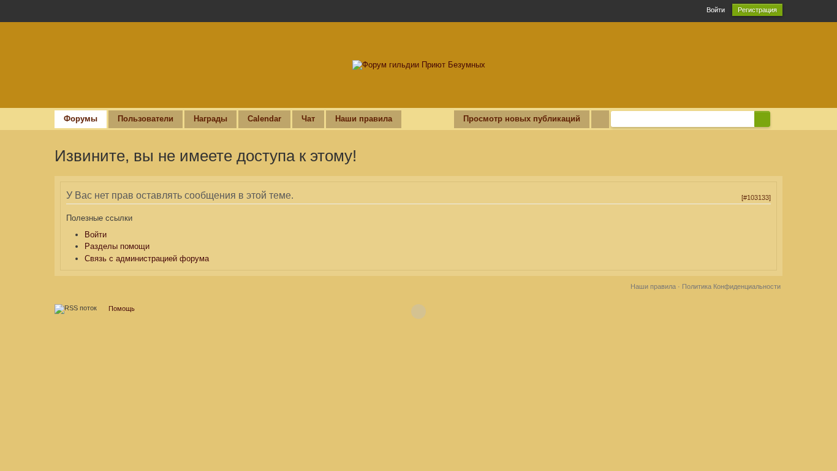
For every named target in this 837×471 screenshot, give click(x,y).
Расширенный (777, 118)
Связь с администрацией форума (147, 258)
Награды (210, 118)
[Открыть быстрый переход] (600, 119)
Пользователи (145, 118)
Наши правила (363, 118)
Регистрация (757, 9)
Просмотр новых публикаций (521, 118)
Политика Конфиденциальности (731, 286)
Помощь (121, 308)
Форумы (80, 118)
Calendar (264, 118)
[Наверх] (418, 311)
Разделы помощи (117, 246)
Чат (308, 118)
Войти (715, 9)
